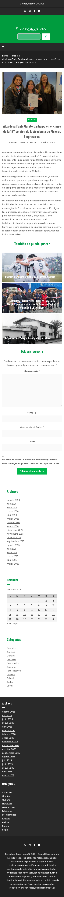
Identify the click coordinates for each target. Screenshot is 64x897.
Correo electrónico (32, 427)
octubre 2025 (14, 537)
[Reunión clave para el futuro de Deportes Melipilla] (32, 267)
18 (10, 614)
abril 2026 (12, 515)
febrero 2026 (13, 522)
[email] (39, 11)
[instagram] (29, 11)
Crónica (15, 56)
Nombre (32, 412)
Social (10, 685)
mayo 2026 (13, 511)
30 (46, 619)
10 (53, 605)
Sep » (15, 623)
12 (17, 609)
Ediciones (12, 667)
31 (53, 619)
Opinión (11, 674)
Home (5, 56)
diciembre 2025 (15, 530)
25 (10, 619)
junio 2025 (12, 552)
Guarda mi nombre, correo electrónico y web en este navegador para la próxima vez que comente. (31, 461)
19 (17, 614)
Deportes (11, 659)
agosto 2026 (13, 500)
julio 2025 (11, 548)
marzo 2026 (13, 518)
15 (39, 609)
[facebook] (34, 11)
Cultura (11, 655)
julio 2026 (12, 503)
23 (46, 614)
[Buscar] (46, 36)
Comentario (32, 371)
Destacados (13, 663)
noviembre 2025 (15, 533)
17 (53, 609)
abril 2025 (12, 560)
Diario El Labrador (32, 23)
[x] (25, 11)
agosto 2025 (13, 545)
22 (39, 614)
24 (53, 614)
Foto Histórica (14, 670)
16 (46, 609)
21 (32, 614)
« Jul (9, 623)
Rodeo (10, 682)
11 (10, 609)
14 (32, 609)
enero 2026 (13, 526)
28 (32, 619)
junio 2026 (12, 507)
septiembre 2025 (15, 541)
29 (39, 619)
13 (24, 609)
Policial (10, 678)
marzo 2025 (13, 563)
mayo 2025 (12, 556)
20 (24, 614)
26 (17, 619)
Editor (25, 142)
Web (32, 441)
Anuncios (11, 648)
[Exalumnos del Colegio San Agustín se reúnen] (32, 329)
